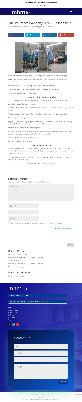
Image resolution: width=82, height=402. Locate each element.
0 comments (50, 27)
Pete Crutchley (15, 27)
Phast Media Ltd (46, 395)
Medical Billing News (37, 27)
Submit (63, 382)
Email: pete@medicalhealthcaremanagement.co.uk (29, 302)
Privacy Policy (41, 397)
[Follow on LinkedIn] (41, 5)
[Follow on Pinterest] (44, 5)
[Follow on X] (37, 5)
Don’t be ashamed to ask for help (19, 254)
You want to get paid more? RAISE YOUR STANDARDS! (26, 258)
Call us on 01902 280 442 (19, 295)
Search (70, 245)
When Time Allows (14, 261)
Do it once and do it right (16, 267)
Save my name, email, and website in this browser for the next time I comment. (36, 223)
